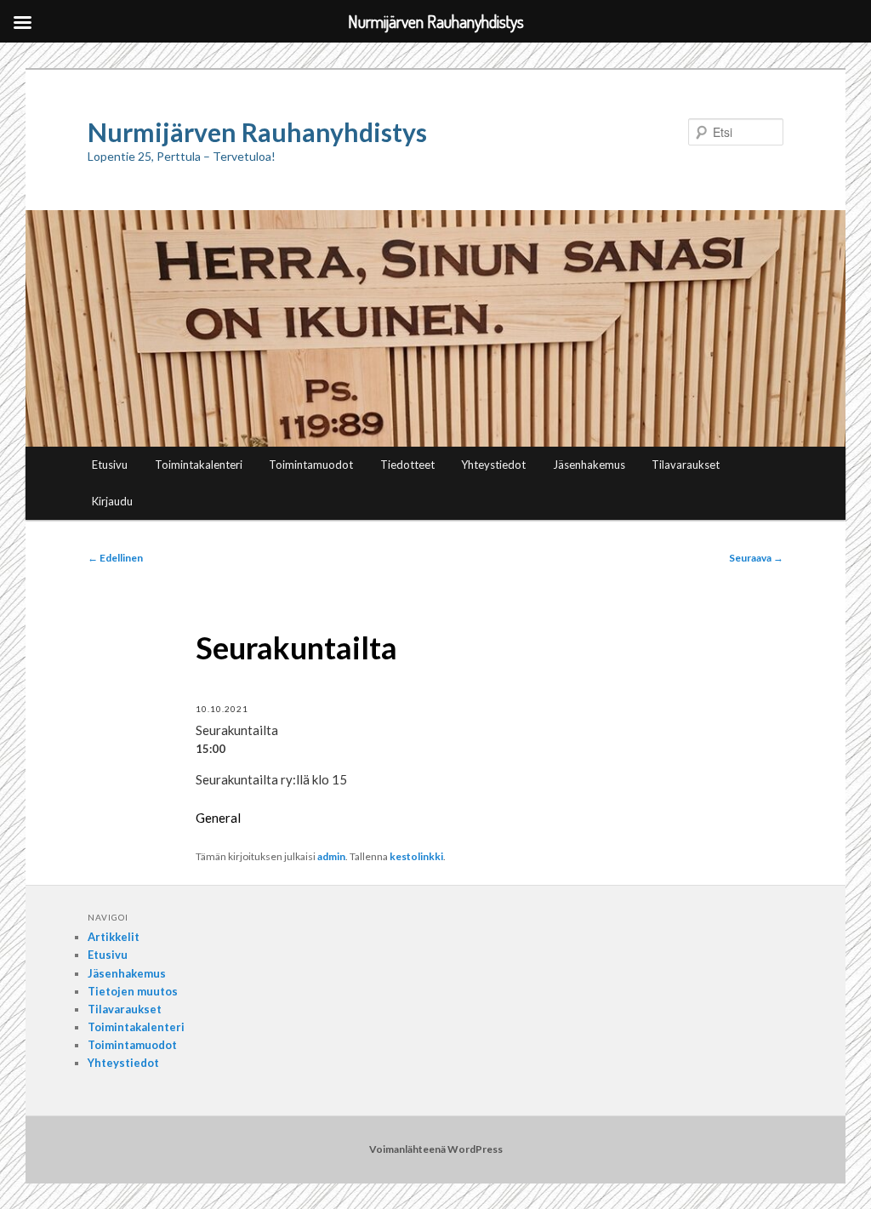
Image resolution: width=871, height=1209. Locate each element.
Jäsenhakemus (589, 464)
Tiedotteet (407, 464)
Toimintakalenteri (198, 464)
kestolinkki (416, 856)
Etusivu (110, 464)
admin (331, 856)
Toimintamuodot (311, 464)
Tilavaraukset (686, 464)
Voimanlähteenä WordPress (436, 1149)
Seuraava (756, 557)
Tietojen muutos (133, 991)
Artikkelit (113, 937)
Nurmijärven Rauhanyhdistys (257, 132)
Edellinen (115, 557)
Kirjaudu (112, 501)
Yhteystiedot (493, 464)
